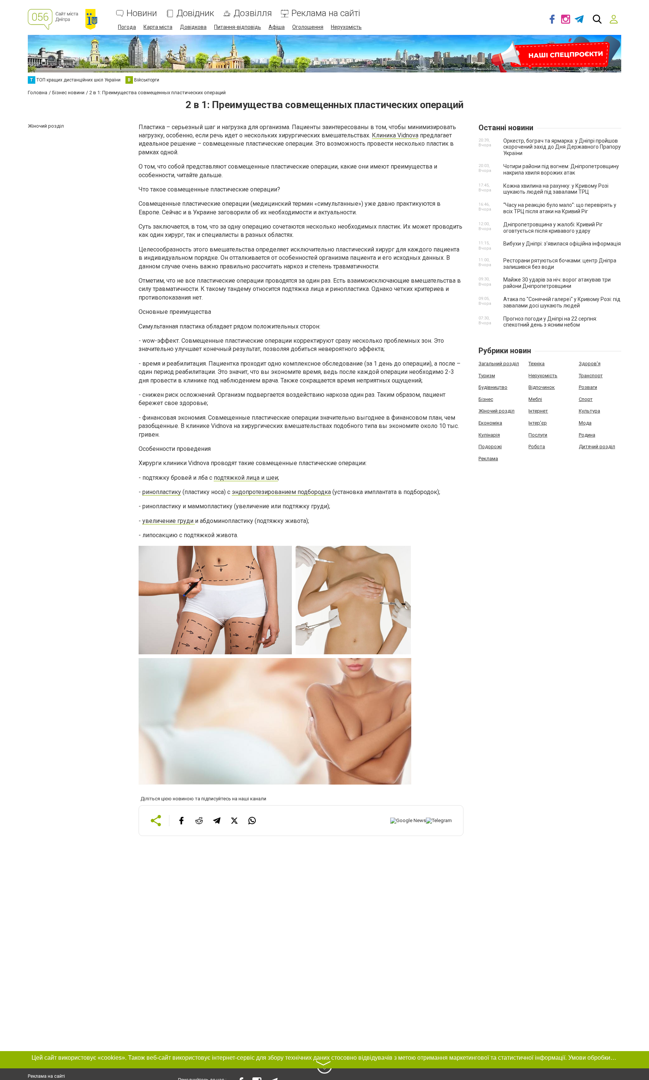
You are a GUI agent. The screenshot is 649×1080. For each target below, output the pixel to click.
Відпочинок (541, 387)
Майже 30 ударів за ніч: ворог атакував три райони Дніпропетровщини (557, 283)
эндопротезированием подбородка (281, 492)
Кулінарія (489, 435)
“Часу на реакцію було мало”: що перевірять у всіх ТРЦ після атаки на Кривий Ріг (559, 208)
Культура (589, 411)
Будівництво (492, 387)
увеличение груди (168, 520)
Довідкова (193, 27)
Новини (142, 13)
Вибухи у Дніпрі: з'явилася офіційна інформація (562, 244)
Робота (536, 446)
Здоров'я (590, 363)
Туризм (486, 375)
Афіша (277, 27)
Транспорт (591, 375)
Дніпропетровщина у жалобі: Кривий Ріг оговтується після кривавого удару (553, 227)
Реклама (488, 458)
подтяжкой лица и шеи (246, 477)
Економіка (490, 423)
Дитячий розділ (597, 446)
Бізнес (485, 399)
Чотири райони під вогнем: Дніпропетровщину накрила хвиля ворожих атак (561, 169)
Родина (587, 435)
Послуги (537, 435)
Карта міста (157, 27)
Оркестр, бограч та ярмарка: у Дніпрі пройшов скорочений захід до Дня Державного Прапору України (562, 147)
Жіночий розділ (496, 411)
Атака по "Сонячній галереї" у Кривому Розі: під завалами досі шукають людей (561, 302)
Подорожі (490, 446)
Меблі (535, 399)
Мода (585, 423)
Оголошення (307, 27)
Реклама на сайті (325, 13)
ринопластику (161, 492)
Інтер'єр (537, 423)
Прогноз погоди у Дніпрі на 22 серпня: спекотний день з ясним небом (550, 322)
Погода (127, 27)
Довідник (195, 13)
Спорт (586, 399)
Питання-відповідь (237, 27)
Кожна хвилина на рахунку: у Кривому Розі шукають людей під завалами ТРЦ (555, 189)
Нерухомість (346, 27)
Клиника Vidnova (395, 135)
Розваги (588, 387)
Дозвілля (253, 13)
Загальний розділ (498, 363)
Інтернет (538, 411)
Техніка (536, 363)
